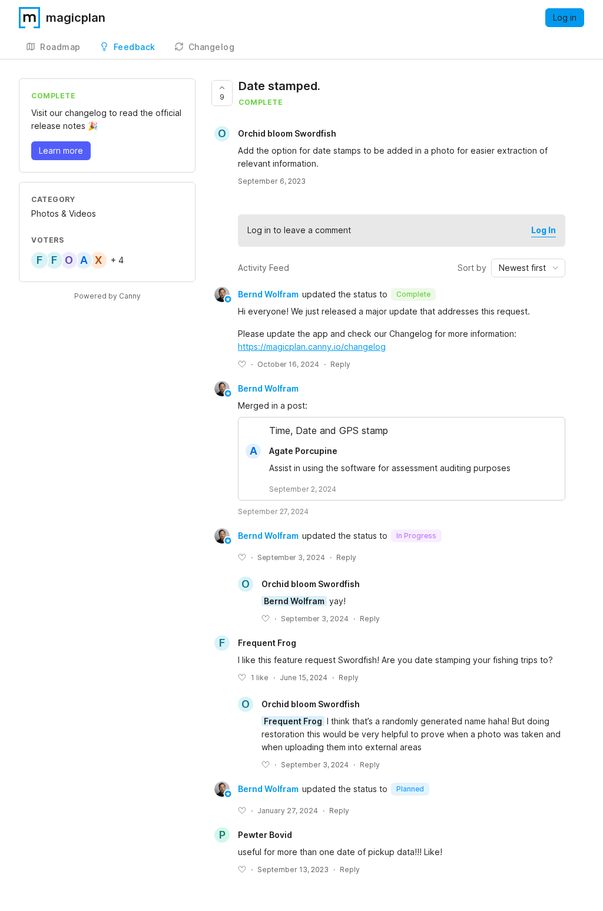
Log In (543, 230)
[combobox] (528, 268)
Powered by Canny (107, 295)
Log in (565, 17)
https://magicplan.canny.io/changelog (312, 347)
